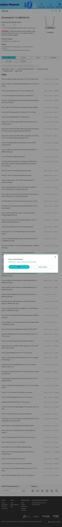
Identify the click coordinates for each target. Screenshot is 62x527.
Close (55, 257)
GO (19, 267)
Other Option (42, 267)
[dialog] (31, 263)
